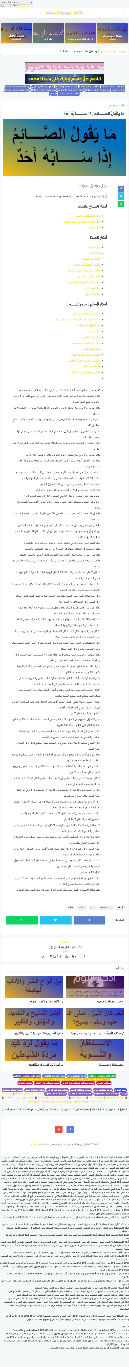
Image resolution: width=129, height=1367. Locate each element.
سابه (70, 907)
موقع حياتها (96, 1098)
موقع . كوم (28, 1098)
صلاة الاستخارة (92, 294)
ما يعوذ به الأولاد (91, 366)
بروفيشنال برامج (115, 1098)
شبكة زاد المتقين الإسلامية (52, 1098)
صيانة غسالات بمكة (34, 1090)
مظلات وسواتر (104, 1083)
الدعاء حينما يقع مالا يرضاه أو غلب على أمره (78, 319)
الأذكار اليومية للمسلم (64, 13)
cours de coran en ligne (70, 90)
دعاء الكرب (94, 331)
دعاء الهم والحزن (91, 337)
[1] (80, 185)
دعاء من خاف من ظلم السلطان (84, 361)
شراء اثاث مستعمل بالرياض (102, 1076)
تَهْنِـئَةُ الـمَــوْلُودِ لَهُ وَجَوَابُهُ (112, 38)
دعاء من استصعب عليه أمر (86, 314)
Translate (24, 6)
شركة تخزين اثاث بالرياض (96, 1079)
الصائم (120, 907)
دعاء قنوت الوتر (92, 288)
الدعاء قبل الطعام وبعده (80, 39)
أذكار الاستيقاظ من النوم (88, 216)
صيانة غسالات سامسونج (106, 1094)
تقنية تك (7, 1093)
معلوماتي (74, 1102)
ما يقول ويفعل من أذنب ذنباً (86, 372)
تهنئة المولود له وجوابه (89, 325)
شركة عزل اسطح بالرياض (69, 1079)
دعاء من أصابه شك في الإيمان (85, 355)
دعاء (92, 907)
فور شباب (37, 1093)
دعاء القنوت (120, 1090)
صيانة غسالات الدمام (81, 1090)
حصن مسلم (115, 106)
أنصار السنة (37, 1144)
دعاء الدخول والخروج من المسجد (84, 270)
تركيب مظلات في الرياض (47, 1083)
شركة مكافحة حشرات (55, 1094)
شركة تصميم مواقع (76, 1076)
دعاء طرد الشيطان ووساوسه (86, 343)
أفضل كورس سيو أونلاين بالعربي (47, 1102)
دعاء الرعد (48, 39)
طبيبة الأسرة (11, 1098)
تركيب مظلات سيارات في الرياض (78, 1083)
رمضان (81, 907)
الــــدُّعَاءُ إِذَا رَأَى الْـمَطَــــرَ (17, 38)
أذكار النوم (95, 227)
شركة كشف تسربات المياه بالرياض (37, 1079)
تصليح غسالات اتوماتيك (80, 1094)
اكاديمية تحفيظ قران (42, 87)
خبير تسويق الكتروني (54, 1076)
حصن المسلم (106, 907)
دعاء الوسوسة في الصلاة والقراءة (83, 282)
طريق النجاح (78, 1098)
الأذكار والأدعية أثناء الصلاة (86, 265)
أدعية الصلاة (94, 247)
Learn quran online (89, 87)
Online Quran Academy (17, 87)
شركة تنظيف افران (103, 1090)
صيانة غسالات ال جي (57, 1090)
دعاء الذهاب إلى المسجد (88, 276)
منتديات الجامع (91, 1102)
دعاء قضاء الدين (92, 349)
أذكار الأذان (94, 253)
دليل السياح (22, 1093)
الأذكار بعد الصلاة (91, 259)
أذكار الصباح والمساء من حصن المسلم (82, 222)
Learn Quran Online (64, 94)
